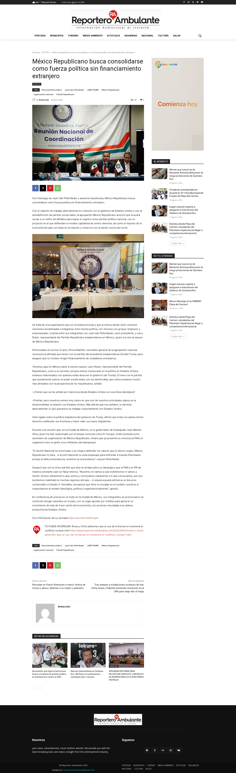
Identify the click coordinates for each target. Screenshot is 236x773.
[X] (193, 2)
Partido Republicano (65, 94)
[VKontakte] (178, 750)
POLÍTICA (46, 52)
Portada (36, 52)
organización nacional (43, 94)
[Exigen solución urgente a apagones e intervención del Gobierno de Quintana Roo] (159, 210)
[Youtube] (202, 2)
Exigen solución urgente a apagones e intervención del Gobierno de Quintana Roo (183, 210)
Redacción (44, 100)
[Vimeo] (197, 2)
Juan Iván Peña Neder (74, 90)
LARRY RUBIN (93, 90)
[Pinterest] (50, 188)
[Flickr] (163, 750)
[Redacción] (34, 99)
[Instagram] (188, 2)
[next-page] (39, 688)
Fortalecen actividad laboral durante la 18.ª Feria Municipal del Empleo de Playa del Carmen (186, 192)
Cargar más (176, 243)
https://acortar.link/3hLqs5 (83, 517)
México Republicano (110, 90)
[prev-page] (34, 688)
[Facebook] (184, 2)
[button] (200, 35)
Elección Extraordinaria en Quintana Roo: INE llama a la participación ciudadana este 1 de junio (87, 674)
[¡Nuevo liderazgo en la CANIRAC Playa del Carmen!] (159, 305)
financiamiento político (52, 90)
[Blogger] (147, 750)
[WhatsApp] (57, 188)
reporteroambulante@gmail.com (79, 769)
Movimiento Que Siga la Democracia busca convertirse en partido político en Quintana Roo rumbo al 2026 (49, 674)
